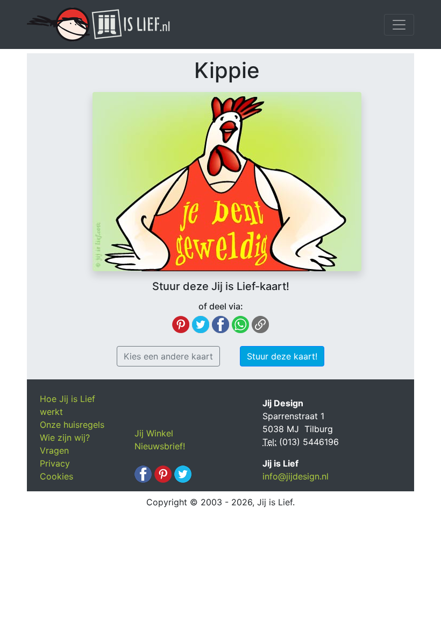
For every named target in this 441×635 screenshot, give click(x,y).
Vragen (54, 450)
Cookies (56, 476)
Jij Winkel (153, 433)
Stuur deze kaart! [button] (282, 356)
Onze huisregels (72, 424)
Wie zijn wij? (65, 437)
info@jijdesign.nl (295, 476)
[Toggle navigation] (399, 25)
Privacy (55, 463)
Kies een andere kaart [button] (168, 356)
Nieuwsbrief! (159, 446)
